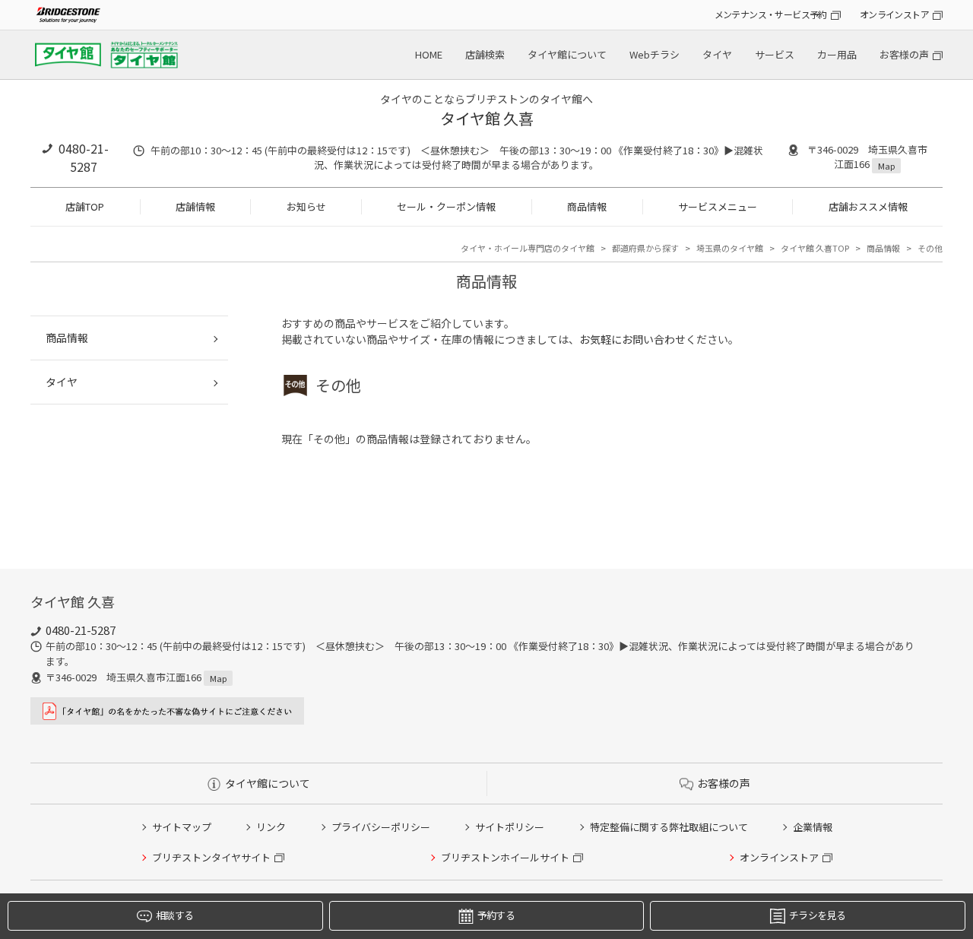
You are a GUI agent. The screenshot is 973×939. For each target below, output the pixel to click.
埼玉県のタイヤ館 (729, 248)
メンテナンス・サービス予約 (771, 14)
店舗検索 (485, 54)
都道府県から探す (645, 248)
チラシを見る (817, 915)
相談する (174, 915)
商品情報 (587, 206)
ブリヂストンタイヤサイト (211, 857)
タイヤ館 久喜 (487, 118)
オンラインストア (894, 14)
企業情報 (812, 827)
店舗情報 (195, 206)
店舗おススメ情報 (868, 206)
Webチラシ (654, 54)
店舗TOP (84, 206)
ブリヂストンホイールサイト (505, 857)
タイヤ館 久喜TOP (815, 248)
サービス (774, 54)
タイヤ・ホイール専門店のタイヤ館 (527, 248)
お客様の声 (904, 54)
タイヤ (717, 54)
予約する (496, 915)
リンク (271, 827)
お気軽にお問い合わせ (632, 339)
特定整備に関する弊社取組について (669, 827)
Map (886, 166)
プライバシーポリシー (380, 827)
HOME (428, 54)
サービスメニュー (717, 206)
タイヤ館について (567, 54)
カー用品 (837, 54)
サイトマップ (181, 827)
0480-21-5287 (84, 157)
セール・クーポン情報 (446, 206)
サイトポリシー (509, 827)
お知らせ (306, 206)
